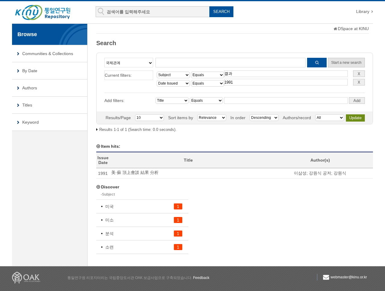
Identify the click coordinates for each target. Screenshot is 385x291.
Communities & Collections (47, 53)
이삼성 (300, 173)
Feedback (201, 278)
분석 (109, 233)
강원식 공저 (320, 173)
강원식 (340, 173)
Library (362, 11)
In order (237, 117)
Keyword (30, 122)
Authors (29, 87)
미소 (109, 220)
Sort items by (180, 117)
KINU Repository (47, 12)
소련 (109, 247)
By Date (29, 70)
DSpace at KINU (353, 28)
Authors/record (297, 117)
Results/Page (118, 117)
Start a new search (346, 62)
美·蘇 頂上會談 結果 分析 (135, 172)
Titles (27, 105)
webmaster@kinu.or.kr (349, 277)
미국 (109, 206)
